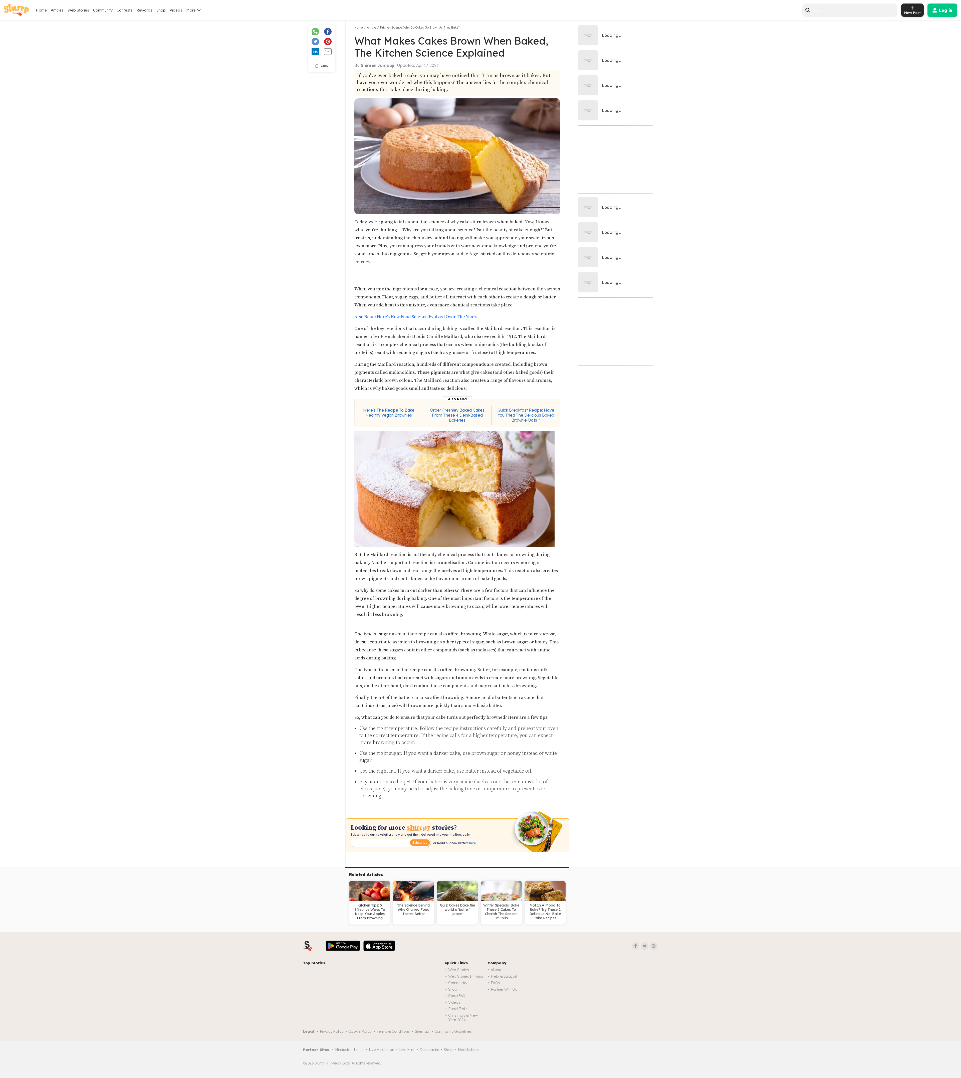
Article (371, 27)
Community (103, 10)
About (496, 969)
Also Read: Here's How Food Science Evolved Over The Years (415, 317)
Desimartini (429, 1049)
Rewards (144, 10)
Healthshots (468, 1049)
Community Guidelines (453, 1031)
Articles (57, 10)
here (472, 843)
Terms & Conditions (393, 1031)
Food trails (457, 1008)
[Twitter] (644, 946)
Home (41, 10)
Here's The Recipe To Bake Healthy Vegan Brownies (388, 413)
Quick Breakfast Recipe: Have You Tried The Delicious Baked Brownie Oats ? (526, 415)
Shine (448, 1049)
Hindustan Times (349, 1049)
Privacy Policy (331, 1031)
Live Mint (406, 1049)
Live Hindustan (381, 1049)
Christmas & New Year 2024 (463, 1017)
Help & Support (504, 976)
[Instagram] (653, 946)
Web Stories (78, 10)
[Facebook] (635, 946)
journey (362, 262)
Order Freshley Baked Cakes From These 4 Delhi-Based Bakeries (457, 415)
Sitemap (422, 1031)
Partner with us (504, 989)
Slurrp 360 (456, 995)
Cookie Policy (359, 1031)
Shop (161, 10)
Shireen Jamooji (377, 65)
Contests (124, 10)
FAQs (495, 982)
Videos (176, 10)
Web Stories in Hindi (465, 976)
